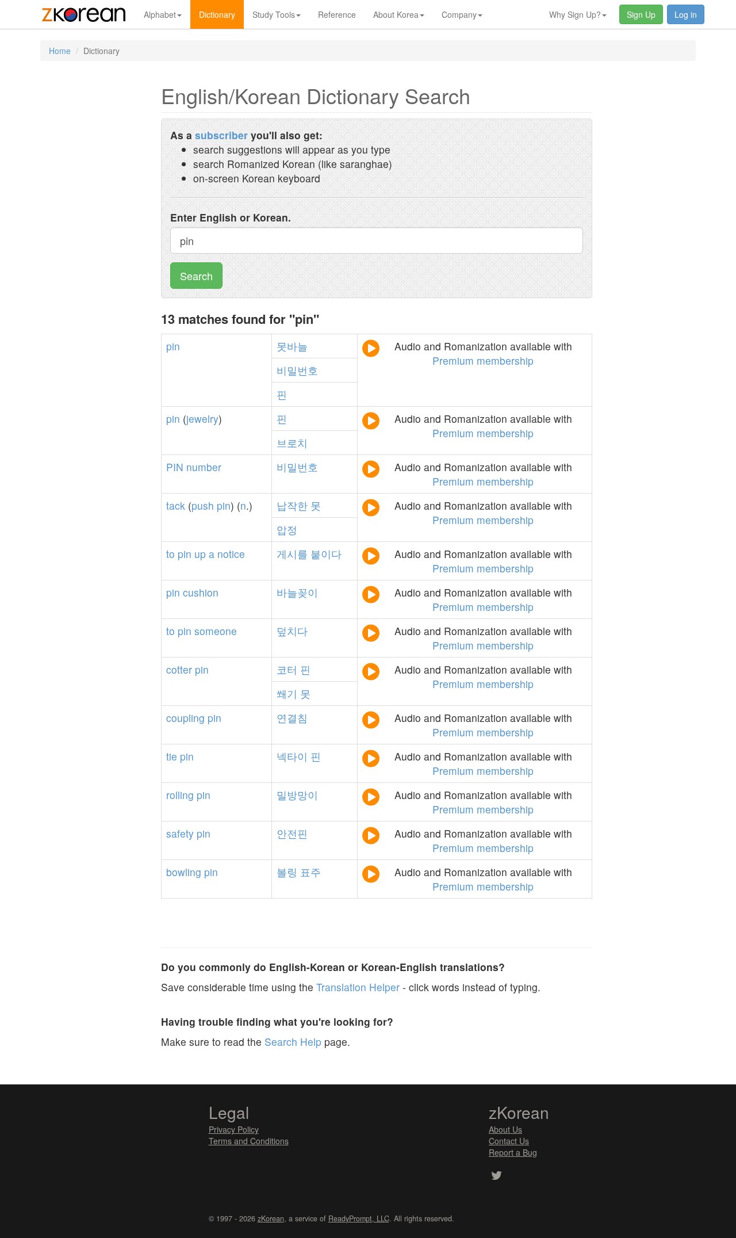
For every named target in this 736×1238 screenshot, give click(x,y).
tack (175, 505)
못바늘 (292, 346)
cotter (179, 669)
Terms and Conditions (249, 1141)
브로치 (292, 442)
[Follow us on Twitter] (496, 1176)
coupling (185, 717)
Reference (337, 14)
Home (60, 50)
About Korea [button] (396, 14)
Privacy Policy (234, 1129)
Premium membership (483, 360)
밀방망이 (297, 795)
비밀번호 (297, 370)
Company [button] (459, 14)
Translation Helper (358, 987)
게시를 (292, 554)
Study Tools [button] (273, 14)
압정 (287, 529)
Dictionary (217, 14)
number (203, 467)
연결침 (292, 717)
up (200, 554)
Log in (685, 14)
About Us (505, 1129)
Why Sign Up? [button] (575, 14)
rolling (180, 795)
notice (231, 554)
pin (173, 346)
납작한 (292, 505)
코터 (287, 669)
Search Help (292, 1041)
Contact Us (509, 1141)
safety (180, 833)
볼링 (287, 872)
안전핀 (292, 833)
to (170, 554)
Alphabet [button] (160, 14)
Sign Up (641, 14)
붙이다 (326, 554)
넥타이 (292, 756)
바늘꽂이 (297, 592)
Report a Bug (513, 1152)
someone (215, 631)
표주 (310, 872)
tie (171, 756)
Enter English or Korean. (230, 217)
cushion (200, 592)
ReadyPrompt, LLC (358, 1218)
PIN (174, 467)
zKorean (271, 1218)
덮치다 (292, 631)
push (202, 505)
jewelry (202, 418)
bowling (183, 872)
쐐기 (287, 693)
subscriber (221, 135)
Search (196, 275)
